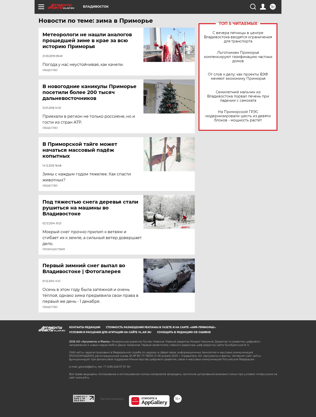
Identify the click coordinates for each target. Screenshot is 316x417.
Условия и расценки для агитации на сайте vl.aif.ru (110, 332)
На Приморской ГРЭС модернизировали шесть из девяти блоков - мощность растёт (238, 116)
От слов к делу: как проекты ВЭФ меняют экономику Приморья (238, 76)
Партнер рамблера (111, 398)
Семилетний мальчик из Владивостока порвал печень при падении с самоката (238, 96)
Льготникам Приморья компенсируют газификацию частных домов (238, 57)
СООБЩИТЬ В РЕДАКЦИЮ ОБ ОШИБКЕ (184, 332)
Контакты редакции (84, 327)
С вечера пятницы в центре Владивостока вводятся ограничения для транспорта (238, 37)
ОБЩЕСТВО (50, 70)
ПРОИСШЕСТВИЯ (53, 249)
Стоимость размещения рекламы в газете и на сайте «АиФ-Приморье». (161, 327)
